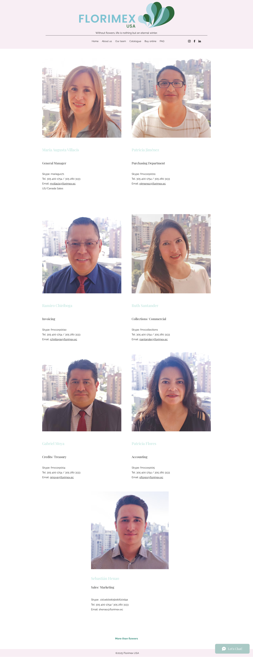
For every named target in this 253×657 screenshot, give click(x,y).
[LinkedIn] (199, 41)
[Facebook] (194, 41)
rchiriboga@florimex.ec (63, 339)
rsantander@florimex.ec (153, 339)
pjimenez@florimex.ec (152, 183)
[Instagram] (189, 41)
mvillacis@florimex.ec (63, 183)
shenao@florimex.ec (111, 609)
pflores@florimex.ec (151, 477)
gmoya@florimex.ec (62, 477)
